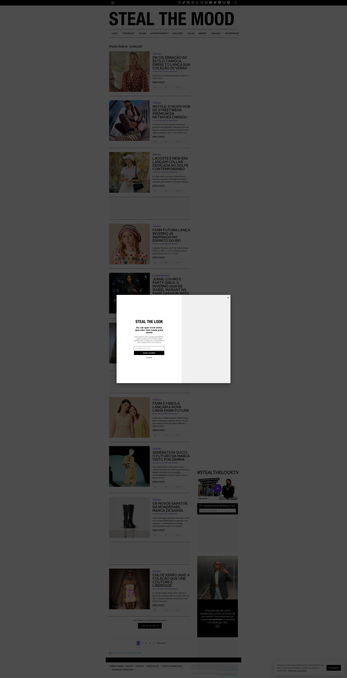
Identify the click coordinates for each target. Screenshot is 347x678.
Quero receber (149, 353)
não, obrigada (149, 357)
